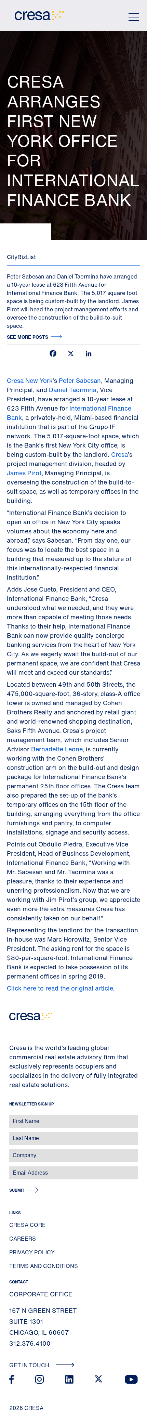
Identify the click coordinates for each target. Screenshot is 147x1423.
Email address (16, 1169)
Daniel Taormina (72, 389)
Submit (16, 1190)
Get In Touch (30, 1365)
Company (12, 1152)
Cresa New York (30, 380)
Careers (22, 1238)
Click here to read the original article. (61, 988)
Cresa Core (27, 1225)
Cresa (119, 454)
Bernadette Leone (56, 749)
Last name (13, 1135)
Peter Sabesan (80, 380)
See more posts (27, 336)
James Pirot (24, 472)
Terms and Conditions (43, 1266)
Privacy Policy (32, 1252)
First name (13, 1118)
